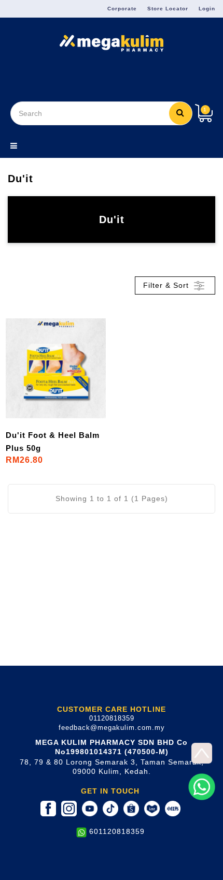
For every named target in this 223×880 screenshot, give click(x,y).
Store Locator (167, 8)
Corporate (122, 8)
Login (207, 8)
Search (180, 113)
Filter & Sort (167, 285)
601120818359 (117, 831)
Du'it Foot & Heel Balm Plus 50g (53, 441)
